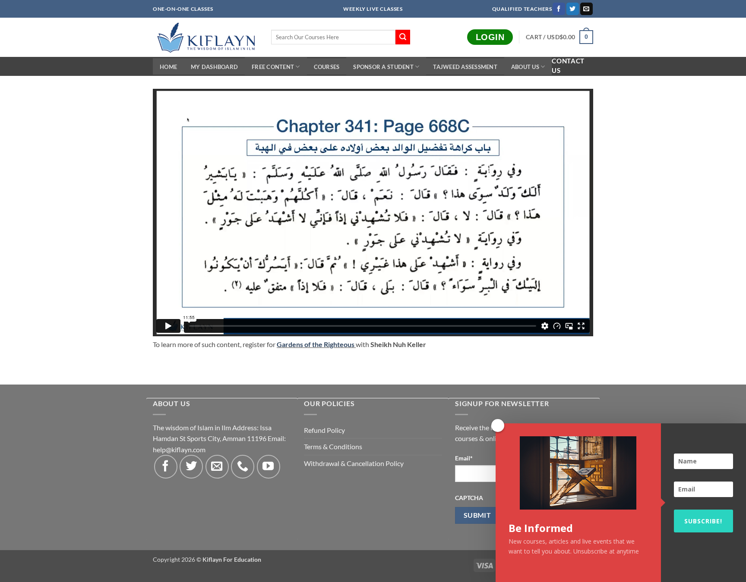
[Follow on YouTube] (268, 466)
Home (168, 66)
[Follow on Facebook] (559, 9)
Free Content (273, 66)
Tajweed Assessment (465, 66)
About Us (525, 66)
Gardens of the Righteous (315, 344)
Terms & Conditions (333, 446)
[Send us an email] (586, 9)
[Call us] (242, 466)
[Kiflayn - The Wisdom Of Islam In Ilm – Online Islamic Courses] (205, 37)
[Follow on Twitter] (572, 9)
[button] (559, 37)
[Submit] (402, 37)
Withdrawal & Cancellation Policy (354, 463)
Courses (327, 66)
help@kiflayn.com (179, 449)
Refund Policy (324, 430)
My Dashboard (214, 66)
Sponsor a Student (383, 66)
